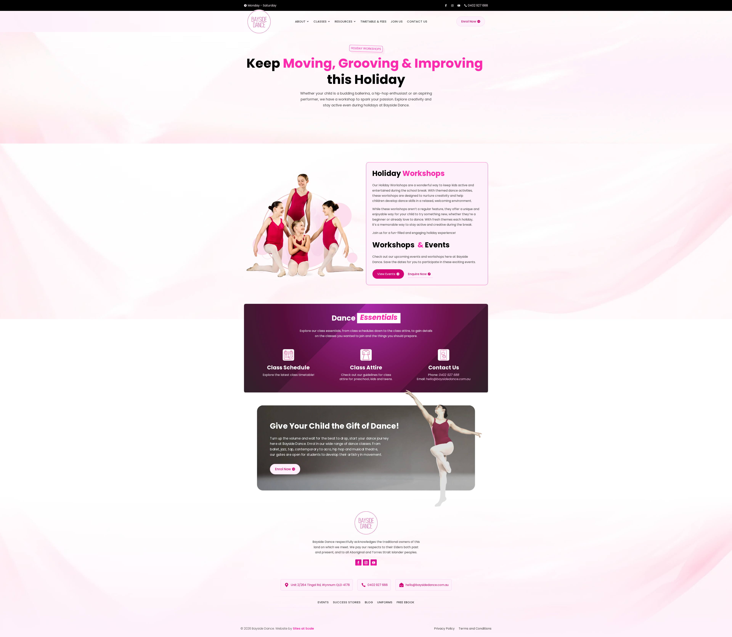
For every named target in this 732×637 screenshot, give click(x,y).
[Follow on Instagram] (366, 562)
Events (323, 602)
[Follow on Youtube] (374, 562)
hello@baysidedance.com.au (448, 379)
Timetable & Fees (373, 21)
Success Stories (347, 602)
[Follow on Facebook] (358, 562)
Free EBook (405, 602)
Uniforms (384, 602)
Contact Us (417, 21)
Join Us (397, 21)
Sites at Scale (303, 628)
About (300, 21)
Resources (343, 21)
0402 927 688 (449, 375)
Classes (320, 21)
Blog (369, 602)
